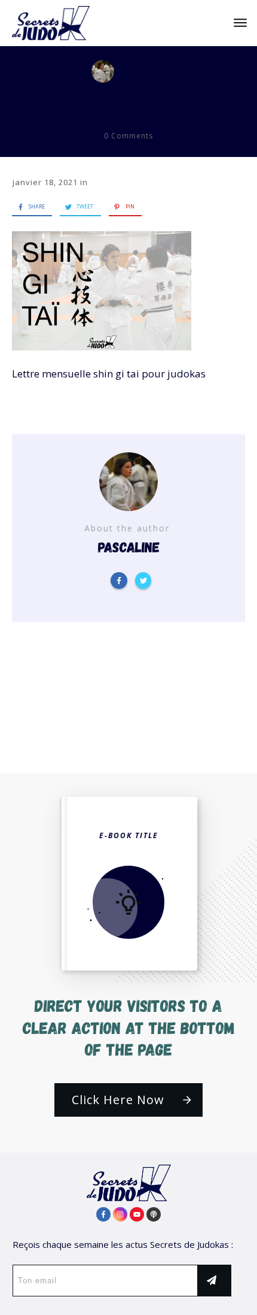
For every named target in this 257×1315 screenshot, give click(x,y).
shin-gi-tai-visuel (129, 102)
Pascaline (156, 71)
